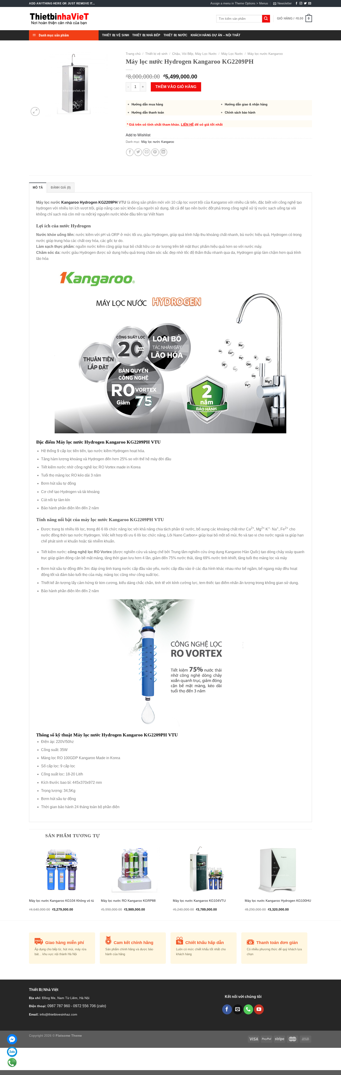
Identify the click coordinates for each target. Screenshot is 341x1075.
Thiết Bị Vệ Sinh (115, 35)
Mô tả (38, 187)
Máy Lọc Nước (232, 54)
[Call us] (248, 1009)
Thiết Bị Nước (175, 35)
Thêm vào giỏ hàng (175, 87)
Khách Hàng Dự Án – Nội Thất (216, 35)
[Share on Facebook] (130, 152)
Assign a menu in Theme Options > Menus (239, 3)
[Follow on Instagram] (300, 3)
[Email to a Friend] (146, 152)
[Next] (311, 882)
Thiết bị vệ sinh (156, 54)
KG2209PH (107, 202)
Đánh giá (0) (61, 187)
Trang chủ (133, 54)
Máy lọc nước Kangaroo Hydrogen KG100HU (278, 900)
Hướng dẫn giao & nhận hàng (246, 104)
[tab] (37, 187)
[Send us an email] (309, 3)
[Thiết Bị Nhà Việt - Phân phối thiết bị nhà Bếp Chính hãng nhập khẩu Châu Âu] (59, 19)
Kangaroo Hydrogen (79, 202)
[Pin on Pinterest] (155, 152)
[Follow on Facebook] (296, 3)
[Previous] (29, 882)
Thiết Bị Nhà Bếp (146, 35)
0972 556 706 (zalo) (89, 1006)
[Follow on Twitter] (305, 3)
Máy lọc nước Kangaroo (265, 54)
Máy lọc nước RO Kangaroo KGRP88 (128, 900)
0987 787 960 (59, 1006)
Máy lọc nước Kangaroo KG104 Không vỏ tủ (61, 900)
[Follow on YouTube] (259, 1009)
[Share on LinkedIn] (163, 152)
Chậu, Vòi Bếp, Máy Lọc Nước (194, 54)
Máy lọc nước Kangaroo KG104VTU (199, 900)
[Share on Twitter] (138, 152)
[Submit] (266, 19)
